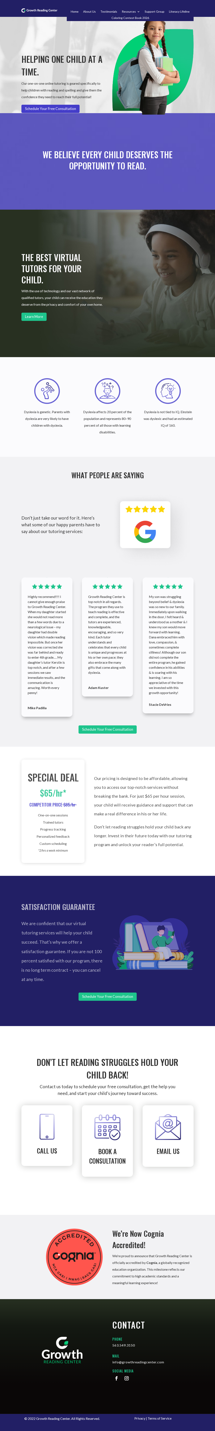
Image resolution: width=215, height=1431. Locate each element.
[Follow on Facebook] (116, 1378)
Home (75, 11)
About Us (89, 11)
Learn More (34, 316)
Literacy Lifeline (179, 11)
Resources (129, 11)
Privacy (139, 1418)
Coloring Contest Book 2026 (130, 18)
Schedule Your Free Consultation (107, 729)
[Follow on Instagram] (126, 1378)
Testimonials (108, 11)
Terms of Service (160, 1418)
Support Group (154, 11)
